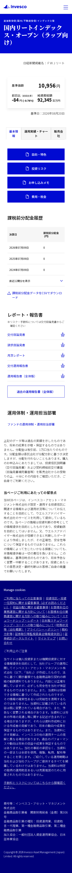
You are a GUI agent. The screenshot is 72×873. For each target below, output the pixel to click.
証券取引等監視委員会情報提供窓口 (38, 634)
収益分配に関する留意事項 (30, 607)
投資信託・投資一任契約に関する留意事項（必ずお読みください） (35, 602)
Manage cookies (14, 590)
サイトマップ (47, 638)
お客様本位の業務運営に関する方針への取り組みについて (36, 613)
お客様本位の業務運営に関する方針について (36, 609)
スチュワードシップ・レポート (36, 618)
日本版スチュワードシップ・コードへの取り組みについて (36, 622)
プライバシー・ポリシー (43, 629)
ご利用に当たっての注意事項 (23, 598)
